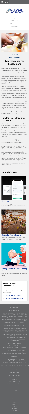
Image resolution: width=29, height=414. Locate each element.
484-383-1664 (14, 21)
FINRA (23, 348)
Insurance (14, 398)
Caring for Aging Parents (11, 235)
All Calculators (14, 410)
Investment (14, 395)
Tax (14, 400)
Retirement (14, 393)
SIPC (5, 350)
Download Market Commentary (13, 295)
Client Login (14, 26)
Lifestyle (14, 404)
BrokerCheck (16, 310)
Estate (14, 397)
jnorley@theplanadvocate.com (14, 23)
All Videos (14, 408)
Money (14, 402)
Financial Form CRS (15, 307)
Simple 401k (6, 201)
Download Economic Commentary (13, 298)
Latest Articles (14, 406)
